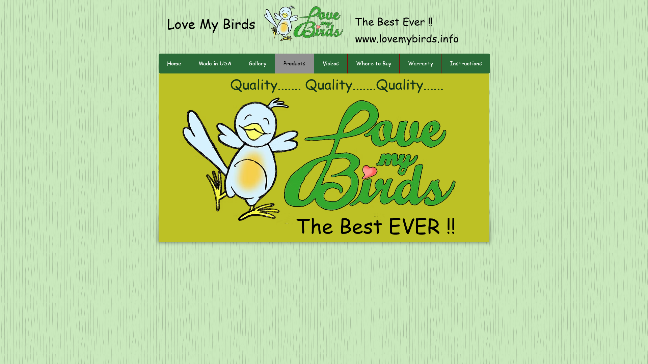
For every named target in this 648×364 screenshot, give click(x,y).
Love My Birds (211, 23)
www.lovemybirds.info (407, 38)
